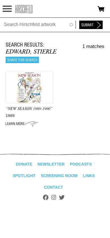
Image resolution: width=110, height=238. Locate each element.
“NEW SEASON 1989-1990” (29, 108)
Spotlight (24, 175)
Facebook (46, 197)
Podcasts (81, 164)
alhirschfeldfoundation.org (24, 9)
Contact (53, 187)
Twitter (62, 197)
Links (89, 175)
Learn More (22, 124)
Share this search (22, 60)
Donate (24, 164)
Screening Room (59, 175)
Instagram (53, 197)
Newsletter (51, 164)
